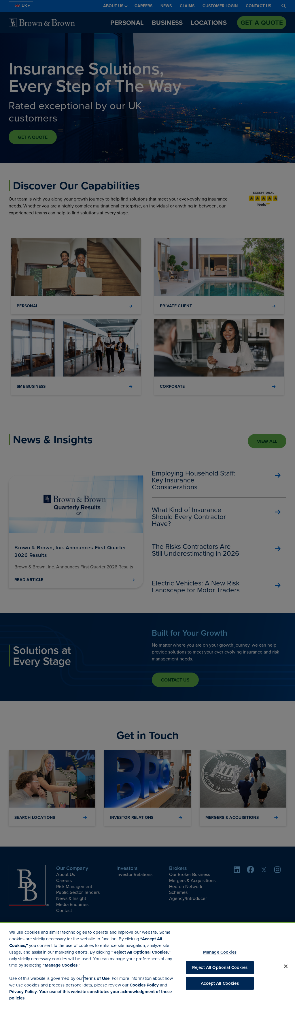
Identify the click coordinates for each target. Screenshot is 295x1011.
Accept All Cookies (220, 983)
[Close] (285, 966)
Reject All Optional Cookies (219, 968)
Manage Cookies (220, 952)
